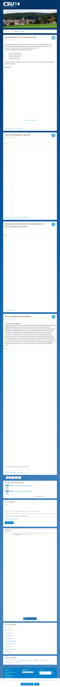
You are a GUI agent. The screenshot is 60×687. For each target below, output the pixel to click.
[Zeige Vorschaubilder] (30, 120)
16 (16, 477)
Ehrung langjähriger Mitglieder (18, 316)
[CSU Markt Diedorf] (11, 4)
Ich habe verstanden (27, 684)
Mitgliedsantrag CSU (9, 675)
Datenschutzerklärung (10, 672)
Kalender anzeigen (38, 496)
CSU (7, 472)
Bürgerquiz (36, 660)
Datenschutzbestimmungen (11, 519)
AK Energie (8, 660)
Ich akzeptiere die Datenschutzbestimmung (17, 516)
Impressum (7, 673)
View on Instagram (31, 618)
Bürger (30, 660)
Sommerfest (18, 662)
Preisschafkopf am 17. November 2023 (20, 37)
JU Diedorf (8, 635)
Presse (7, 646)
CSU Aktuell (8, 630)
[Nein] (58, 682)
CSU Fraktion (9, 217)
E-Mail (7, 505)
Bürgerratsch (44, 660)
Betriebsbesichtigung (21, 660)
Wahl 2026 (8, 651)
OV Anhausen (9, 638)
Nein (37, 684)
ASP (13, 660)
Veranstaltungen (18, 128)
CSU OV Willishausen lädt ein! (17, 135)
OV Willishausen (10, 128)
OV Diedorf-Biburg (12, 472)
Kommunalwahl (9, 662)
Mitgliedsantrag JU (9, 677)
